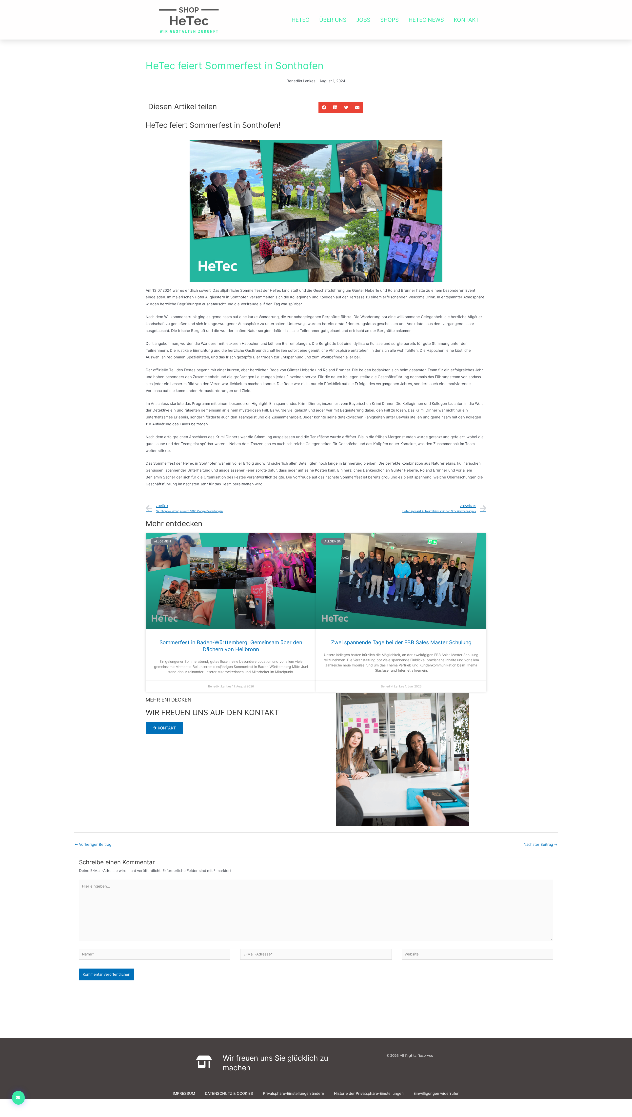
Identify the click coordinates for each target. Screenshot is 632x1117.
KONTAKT (466, 20)
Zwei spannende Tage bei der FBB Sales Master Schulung (401, 642)
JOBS (363, 20)
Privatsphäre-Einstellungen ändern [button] (293, 1093)
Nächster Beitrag (540, 844)
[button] (324, 107)
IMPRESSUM (184, 1093)
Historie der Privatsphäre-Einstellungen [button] (369, 1093)
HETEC (300, 20)
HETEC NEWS (426, 20)
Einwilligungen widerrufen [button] (436, 1093)
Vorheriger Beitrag (93, 844)
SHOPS (389, 20)
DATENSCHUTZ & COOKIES (229, 1093)
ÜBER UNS (332, 20)
